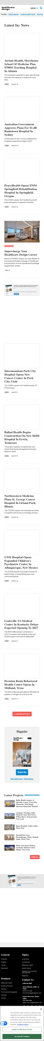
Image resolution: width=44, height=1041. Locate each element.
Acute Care (25, 959)
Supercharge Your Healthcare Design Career (20, 253)
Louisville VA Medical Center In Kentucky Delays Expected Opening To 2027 (21, 624)
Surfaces (4, 995)
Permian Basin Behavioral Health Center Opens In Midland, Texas (20, 684)
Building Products (7, 986)
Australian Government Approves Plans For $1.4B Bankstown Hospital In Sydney (20, 129)
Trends (3, 965)
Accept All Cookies (22, 1036)
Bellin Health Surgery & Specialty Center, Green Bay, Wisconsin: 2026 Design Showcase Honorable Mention (27, 803)
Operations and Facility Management (29, 972)
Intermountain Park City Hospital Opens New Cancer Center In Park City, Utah (20, 376)
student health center (28, 14)
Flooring (3, 989)
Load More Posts (22, 714)
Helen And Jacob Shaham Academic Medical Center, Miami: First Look (25, 847)
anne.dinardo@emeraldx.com (32, 993)
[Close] (41, 1009)
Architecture (26, 962)
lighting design (14, 14)
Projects (3, 962)
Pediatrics (25, 976)
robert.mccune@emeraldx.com (32, 1002)
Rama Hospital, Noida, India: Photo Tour (27, 827)
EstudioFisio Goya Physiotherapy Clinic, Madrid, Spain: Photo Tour (27, 837)
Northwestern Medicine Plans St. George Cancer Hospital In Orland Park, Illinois (20, 501)
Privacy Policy (22, 1024)
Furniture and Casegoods (9, 992)
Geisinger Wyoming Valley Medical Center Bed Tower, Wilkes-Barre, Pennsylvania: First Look (26, 816)
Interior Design (26, 968)
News (6, 84)
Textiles (3, 998)
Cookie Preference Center (22, 1029)
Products (4, 959)
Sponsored (4, 968)
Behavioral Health (27, 965)
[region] (22, 1023)
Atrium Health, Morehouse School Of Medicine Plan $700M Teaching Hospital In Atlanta (21, 65)
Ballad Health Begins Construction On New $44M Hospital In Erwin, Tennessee (21, 437)
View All (34, 857)
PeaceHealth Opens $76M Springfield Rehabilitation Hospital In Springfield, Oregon (20, 190)
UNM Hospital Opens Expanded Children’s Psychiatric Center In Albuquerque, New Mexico (21, 562)
